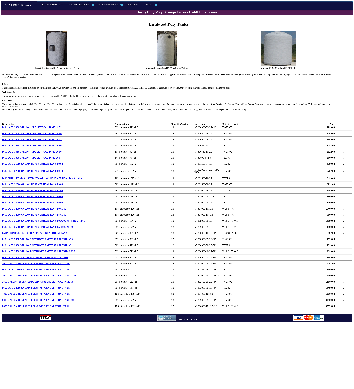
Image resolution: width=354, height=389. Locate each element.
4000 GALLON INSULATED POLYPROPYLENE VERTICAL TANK (36, 294)
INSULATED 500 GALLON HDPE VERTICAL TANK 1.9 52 (32, 139)
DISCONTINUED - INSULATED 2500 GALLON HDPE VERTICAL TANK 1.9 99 (42, 178)
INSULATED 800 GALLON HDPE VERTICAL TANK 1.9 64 (32, 158)
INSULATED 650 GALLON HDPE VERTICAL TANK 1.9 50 (32, 152)
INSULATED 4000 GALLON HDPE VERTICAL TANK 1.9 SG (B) (34, 209)
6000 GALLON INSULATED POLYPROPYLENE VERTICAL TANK (36, 306)
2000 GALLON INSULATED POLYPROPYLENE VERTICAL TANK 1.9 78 (39, 276)
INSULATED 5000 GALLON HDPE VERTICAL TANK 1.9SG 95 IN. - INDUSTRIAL (43, 221)
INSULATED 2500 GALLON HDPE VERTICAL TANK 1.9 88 (32, 184)
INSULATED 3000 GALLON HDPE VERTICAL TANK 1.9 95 (32, 196)
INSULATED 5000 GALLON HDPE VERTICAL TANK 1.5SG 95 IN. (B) (37, 227)
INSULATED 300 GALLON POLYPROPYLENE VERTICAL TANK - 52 (37, 245)
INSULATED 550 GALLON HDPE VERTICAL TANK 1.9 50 (32, 145)
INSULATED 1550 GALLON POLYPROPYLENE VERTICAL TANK (36, 269)
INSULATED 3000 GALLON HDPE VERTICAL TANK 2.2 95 (32, 190)
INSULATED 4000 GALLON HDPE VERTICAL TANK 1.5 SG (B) (34, 215)
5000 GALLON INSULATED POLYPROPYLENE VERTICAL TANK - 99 (38, 300)
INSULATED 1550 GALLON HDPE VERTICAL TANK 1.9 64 (32, 164)
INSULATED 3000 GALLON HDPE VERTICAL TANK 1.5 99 (32, 202)
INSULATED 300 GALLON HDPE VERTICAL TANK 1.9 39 (32, 133)
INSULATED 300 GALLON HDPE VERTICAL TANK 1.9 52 (32, 127)
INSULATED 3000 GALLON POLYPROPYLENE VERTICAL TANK (36, 288)
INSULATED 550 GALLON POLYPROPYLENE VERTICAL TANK (35, 257)
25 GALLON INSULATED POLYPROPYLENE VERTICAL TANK (34, 233)
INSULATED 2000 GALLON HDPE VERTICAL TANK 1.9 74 (32, 171)
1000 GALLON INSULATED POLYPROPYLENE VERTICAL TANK (36, 263)
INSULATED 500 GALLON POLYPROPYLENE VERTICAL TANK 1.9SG (38, 251)
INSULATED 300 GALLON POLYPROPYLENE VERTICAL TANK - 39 (37, 239)
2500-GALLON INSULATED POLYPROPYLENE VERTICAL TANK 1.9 (37, 282)
